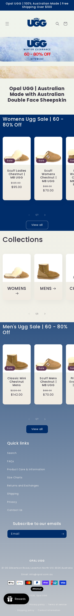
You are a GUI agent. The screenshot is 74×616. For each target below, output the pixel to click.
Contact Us (14, 510)
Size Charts (14, 477)
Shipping (13, 493)
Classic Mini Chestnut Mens (16, 382)
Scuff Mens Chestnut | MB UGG (48, 382)
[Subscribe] (63, 534)
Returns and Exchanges (23, 485)
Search (12, 453)
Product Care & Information (26, 469)
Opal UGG (41, 595)
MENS (46, 288)
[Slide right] (45, 215)
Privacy (12, 502)
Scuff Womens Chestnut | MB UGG (48, 176)
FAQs (10, 461)
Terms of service (57, 604)
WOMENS (16, 288)
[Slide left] (29, 215)
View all (37, 225)
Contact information (49, 610)
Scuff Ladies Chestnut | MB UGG (16, 174)
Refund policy (18, 604)
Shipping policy (25, 610)
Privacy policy (37, 604)
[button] (7, 24)
